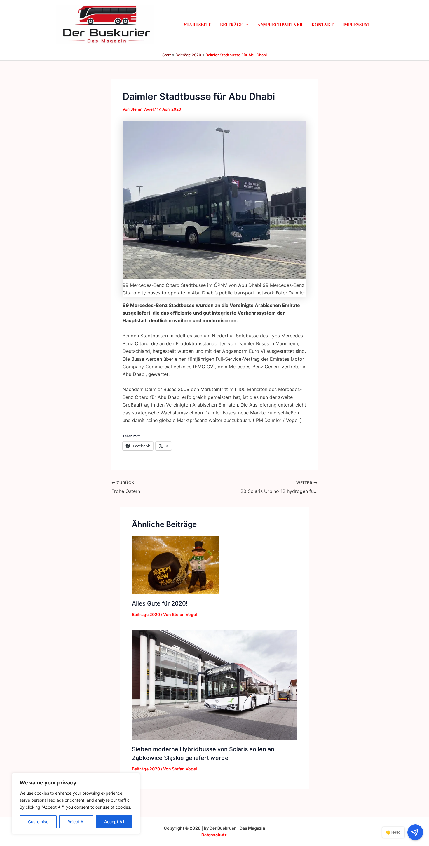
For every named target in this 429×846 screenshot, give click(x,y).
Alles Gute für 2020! (160, 603)
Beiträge (231, 24)
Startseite (197, 24)
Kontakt (322, 24)
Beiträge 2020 (146, 614)
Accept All (114, 821)
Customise (38, 821)
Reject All (76, 821)
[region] (76, 803)
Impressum (355, 24)
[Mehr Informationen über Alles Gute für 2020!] (175, 565)
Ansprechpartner (280, 24)
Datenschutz (214, 834)
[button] (246, 24)
